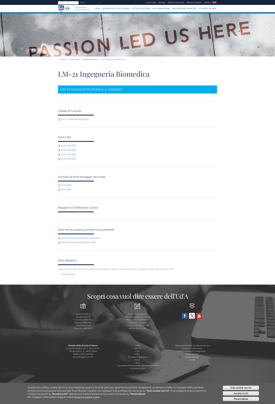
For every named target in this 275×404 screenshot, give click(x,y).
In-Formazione (161, 8)
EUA (137, 362)
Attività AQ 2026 (141, 8)
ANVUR (137, 348)
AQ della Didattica (90, 59)
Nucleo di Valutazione (192, 348)
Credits (192, 360)
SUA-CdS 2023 (68, 154)
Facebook (184, 316)
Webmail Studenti (194, 2)
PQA (97, 8)
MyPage (161, 2)
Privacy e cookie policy (87, 397)
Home (63, 59)
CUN (137, 351)
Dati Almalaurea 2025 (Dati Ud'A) (78, 242)
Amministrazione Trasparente (192, 351)
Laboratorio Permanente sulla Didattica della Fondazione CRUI (137, 366)
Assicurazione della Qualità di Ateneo (192, 345)
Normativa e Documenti (116, 8)
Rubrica (207, 2)
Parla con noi (192, 354)
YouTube (199, 316)
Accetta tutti (241, 393)
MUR (137, 345)
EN (214, 2)
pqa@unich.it (85, 357)
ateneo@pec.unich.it (139, 317)
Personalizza (241, 399)
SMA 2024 (66, 185)
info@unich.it (140, 314)
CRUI (137, 354)
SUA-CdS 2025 (68, 145)
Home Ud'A (151, 2)
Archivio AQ (74, 59)
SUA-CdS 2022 (68, 158)
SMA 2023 (66, 189)
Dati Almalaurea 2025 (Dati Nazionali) (81, 238)
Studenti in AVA (207, 8)
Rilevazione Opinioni (184, 8)
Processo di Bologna (137, 357)
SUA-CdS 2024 (68, 150)
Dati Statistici (69, 274)
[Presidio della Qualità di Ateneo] (67, 8)
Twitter (192, 316)
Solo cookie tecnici (241, 387)
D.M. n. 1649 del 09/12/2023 (75, 119)
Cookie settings (192, 357)
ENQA (137, 360)
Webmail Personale (176, 2)
